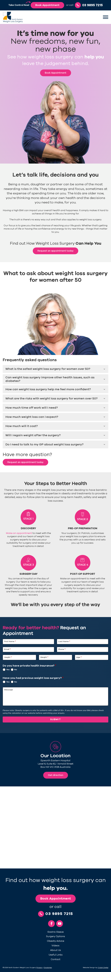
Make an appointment (19, 533)
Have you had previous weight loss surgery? (33, 678)
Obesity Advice (55, 941)
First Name (10, 641)
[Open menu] (105, 17)
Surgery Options (55, 936)
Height (8, 657)
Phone (61, 649)
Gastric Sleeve (55, 931)
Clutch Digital (103, 967)
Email (7, 649)
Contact (55, 959)
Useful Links (56, 954)
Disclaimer (48, 967)
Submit (55, 719)
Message (8, 689)
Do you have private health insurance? (29, 665)
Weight (44, 657)
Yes (7, 669)
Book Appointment (47, 5)
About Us (55, 950)
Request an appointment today (55, 250)
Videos (55, 945)
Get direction (55, 775)
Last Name (64, 641)
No (15, 669)
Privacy (39, 967)
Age (78, 657)
